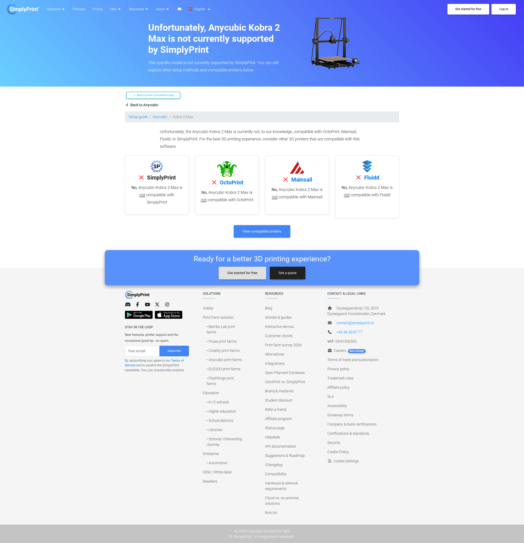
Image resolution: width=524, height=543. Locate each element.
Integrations (275, 363)
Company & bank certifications (352, 424)
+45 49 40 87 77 (349, 332)
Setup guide (138, 117)
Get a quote (288, 273)
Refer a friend (275, 409)
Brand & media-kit (279, 391)
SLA (330, 396)
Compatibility (276, 474)
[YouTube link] (147, 304)
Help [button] (113, 9)
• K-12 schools (218, 402)
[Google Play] (139, 315)
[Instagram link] (167, 304)
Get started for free (242, 273)
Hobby (208, 308)
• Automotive (217, 463)
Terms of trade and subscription (352, 360)
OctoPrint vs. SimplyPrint (285, 382)
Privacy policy (338, 369)
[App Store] (168, 315)
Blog (268, 308)
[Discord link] (128, 304)
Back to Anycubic (144, 105)
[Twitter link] (157, 304)
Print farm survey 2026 (283, 345)
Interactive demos (279, 326)
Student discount (278, 400)
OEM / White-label (217, 472)
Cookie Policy (338, 452)
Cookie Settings (346, 461)
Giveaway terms (340, 415)
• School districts (220, 420)
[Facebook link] (137, 304)
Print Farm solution (218, 317)
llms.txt (271, 512)
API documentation (280, 446)
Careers (348, 350)
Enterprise (211, 454)
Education (211, 393)
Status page (275, 428)
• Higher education (221, 411)
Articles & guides (278, 317)
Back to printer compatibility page (155, 95)
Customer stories (279, 336)
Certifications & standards (348, 433)
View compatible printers (262, 231)
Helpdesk (272, 437)
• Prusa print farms (222, 341)
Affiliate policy (338, 387)
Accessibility (337, 406)
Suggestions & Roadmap (285, 455)
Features (79, 9)
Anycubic (160, 117)
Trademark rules (340, 378)
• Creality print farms (223, 350)
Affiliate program (278, 419)
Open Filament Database (285, 372)
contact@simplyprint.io (355, 323)
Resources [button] (137, 9)
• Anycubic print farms (224, 360)
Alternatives (274, 354)
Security (333, 442)
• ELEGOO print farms (224, 369)
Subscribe (174, 351)
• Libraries (214, 430)
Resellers (210, 481)
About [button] (161, 9)
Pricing (98, 9)
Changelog (273, 465)
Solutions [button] (54, 9)
